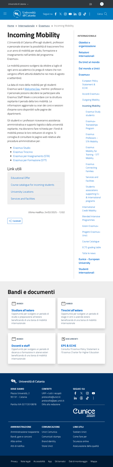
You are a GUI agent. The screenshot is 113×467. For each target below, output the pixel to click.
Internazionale (26, 26)
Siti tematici (60, 461)
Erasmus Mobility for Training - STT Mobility (92, 153)
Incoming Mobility (91, 106)
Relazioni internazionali (86, 54)
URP (44, 393)
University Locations (22, 192)
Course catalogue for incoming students (32, 185)
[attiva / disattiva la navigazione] (5, 13)
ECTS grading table (91, 247)
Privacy (14, 461)
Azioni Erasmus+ (90, 226)
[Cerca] (105, 14)
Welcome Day (32, 89)
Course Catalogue (90, 241)
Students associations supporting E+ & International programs (93, 194)
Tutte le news (88, 253)
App (50, 461)
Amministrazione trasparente (25, 432)
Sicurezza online (81, 441)
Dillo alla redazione (51, 404)
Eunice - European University (89, 261)
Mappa (94, 461)
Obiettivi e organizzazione (87, 44)
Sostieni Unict (80, 432)
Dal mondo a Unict (89, 68)
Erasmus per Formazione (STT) (30, 160)
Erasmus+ (44, 26)
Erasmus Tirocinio (23, 152)
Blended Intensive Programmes (91, 218)
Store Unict (47, 446)
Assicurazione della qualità (86, 446)
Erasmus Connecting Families (91, 167)
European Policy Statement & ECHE (90, 84)
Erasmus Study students (93, 113)
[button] (27, 4)
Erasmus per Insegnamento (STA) (31, 156)
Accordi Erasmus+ (91, 94)
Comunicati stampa (51, 436)
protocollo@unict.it (51, 397)
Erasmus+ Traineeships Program (92, 124)
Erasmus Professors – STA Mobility (92, 137)
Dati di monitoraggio (78, 461)
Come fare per (80, 436)
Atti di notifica (17, 446)
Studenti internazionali (86, 271)
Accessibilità (39, 461)
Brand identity (49, 441)
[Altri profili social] (89, 13)
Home (10, 26)
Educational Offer (20, 178)
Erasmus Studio (21, 148)
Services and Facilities (23, 199)
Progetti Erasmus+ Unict (91, 233)
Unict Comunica (49, 432)
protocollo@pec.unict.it (53, 400)
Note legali (25, 461)
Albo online (16, 441)
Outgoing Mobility (91, 99)
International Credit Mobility (89, 208)
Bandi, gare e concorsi (21, 436)
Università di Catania (17, 3)
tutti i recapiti (54, 393)
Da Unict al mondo (89, 62)
